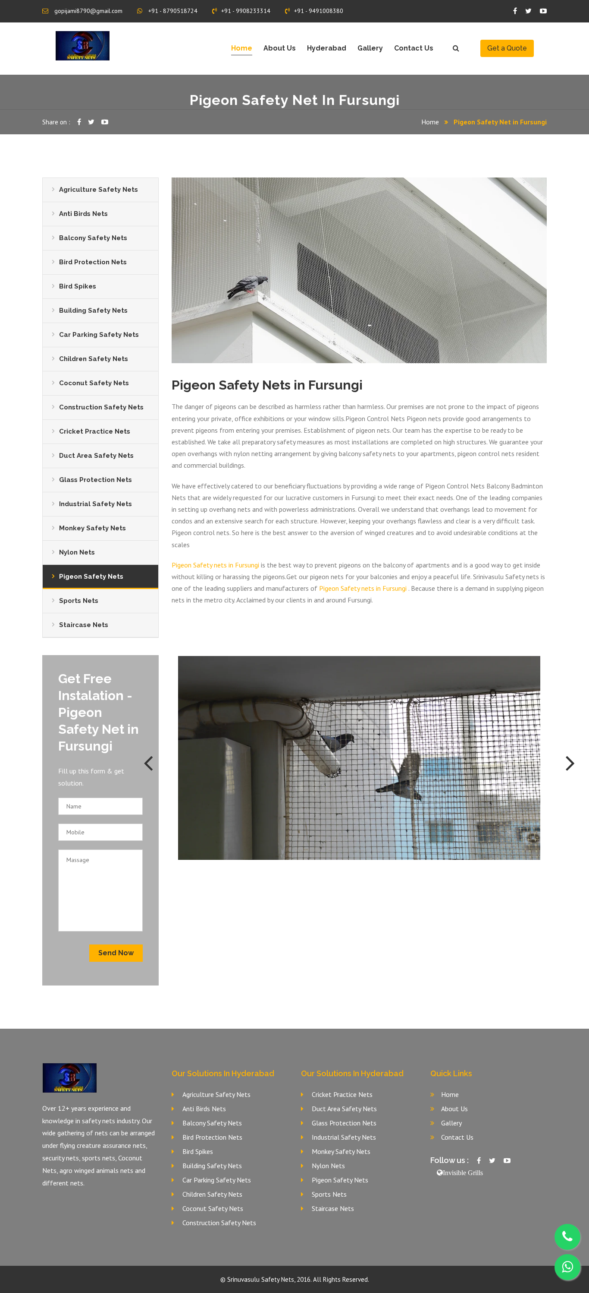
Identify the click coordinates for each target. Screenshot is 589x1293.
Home (241, 48)
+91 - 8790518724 (172, 11)
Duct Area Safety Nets (96, 456)
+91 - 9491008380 (318, 11)
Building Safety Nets (93, 310)
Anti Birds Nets (83, 214)
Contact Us (413, 48)
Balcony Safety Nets (93, 238)
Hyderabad (326, 48)
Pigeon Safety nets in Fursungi (215, 565)
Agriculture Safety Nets (98, 189)
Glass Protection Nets (95, 480)
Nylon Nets (77, 552)
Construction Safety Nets (101, 407)
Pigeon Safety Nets (91, 576)
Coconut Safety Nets (94, 383)
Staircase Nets (83, 625)
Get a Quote (507, 48)
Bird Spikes (77, 286)
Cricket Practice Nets (94, 431)
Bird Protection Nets (93, 262)
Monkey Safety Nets (92, 528)
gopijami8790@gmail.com (87, 11)
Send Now (116, 953)
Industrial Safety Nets (95, 504)
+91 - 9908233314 (245, 11)
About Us (279, 48)
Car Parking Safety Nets (99, 335)
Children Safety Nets (93, 359)
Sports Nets (78, 601)
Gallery (370, 48)
